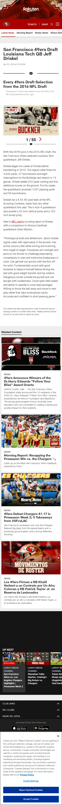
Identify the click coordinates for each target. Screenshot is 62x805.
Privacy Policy (27, 774)
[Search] (52, 24)
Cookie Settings (31, 781)
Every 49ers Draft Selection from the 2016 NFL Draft (28, 84)
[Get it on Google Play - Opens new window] (41, 730)
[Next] (40, 139)
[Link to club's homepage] (6, 22)
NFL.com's (18, 221)
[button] (14, 672)
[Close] (58, 736)
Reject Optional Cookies (31, 790)
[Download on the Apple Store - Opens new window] (19, 728)
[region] (31, 768)
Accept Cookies (31, 799)
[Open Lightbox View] (31, 125)
